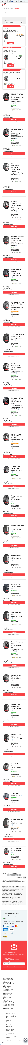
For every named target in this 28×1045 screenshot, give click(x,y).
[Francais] (13, 1)
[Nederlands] (12, 1)
